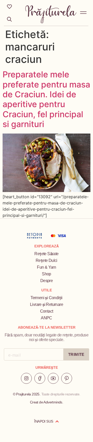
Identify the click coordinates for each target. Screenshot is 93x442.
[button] (83, 12)
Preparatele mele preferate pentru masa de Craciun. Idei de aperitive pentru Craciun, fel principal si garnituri (46, 99)
